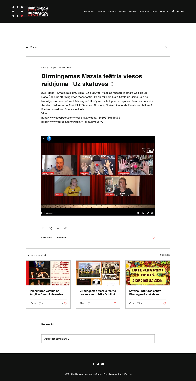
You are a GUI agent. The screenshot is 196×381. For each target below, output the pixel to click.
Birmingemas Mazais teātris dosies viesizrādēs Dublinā (98, 292)
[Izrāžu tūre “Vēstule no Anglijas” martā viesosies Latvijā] (48, 273)
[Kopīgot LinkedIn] (57, 228)
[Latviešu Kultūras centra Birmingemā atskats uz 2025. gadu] (148, 273)
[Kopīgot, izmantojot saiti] (65, 228)
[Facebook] (173, 11)
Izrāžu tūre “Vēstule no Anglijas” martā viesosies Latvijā (46, 292)
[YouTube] (182, 11)
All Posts (31, 47)
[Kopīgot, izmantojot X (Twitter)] (50, 228)
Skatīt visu (165, 255)
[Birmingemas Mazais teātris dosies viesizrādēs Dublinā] (98, 273)
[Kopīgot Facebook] (42, 228)
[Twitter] (177, 11)
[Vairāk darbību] (153, 67)
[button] (166, 47)
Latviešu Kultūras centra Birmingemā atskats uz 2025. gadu (145, 292)
